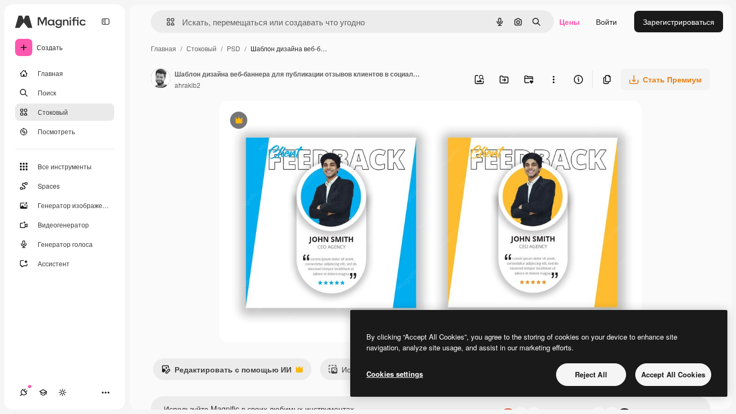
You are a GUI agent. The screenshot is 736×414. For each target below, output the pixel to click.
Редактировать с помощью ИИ (226, 372)
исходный (291, 121)
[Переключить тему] (62, 392)
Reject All (591, 374)
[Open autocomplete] (166, 22)
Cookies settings (394, 374)
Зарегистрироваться (678, 21)
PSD (233, 48)
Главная (163, 48)
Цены (569, 21)
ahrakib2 (187, 84)
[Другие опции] (553, 79)
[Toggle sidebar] (105, 21)
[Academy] (43, 392)
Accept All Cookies (673, 374)
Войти (606, 21)
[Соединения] (23, 392)
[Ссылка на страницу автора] (160, 79)
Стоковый (201, 48)
